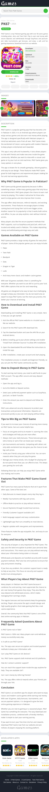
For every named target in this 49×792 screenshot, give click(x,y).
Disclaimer (32, 782)
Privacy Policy (42, 782)
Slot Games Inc (30, 50)
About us (16, 782)
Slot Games (10, 21)
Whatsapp (43, 86)
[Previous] (2, 108)
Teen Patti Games (38, 780)
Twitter (15, 86)
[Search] (46, 11)
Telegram (33, 86)
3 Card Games (26, 780)
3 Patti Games (15, 780)
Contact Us (24, 782)
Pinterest (24, 86)
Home (3, 21)
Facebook (5, 86)
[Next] (47, 108)
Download (14, 72)
